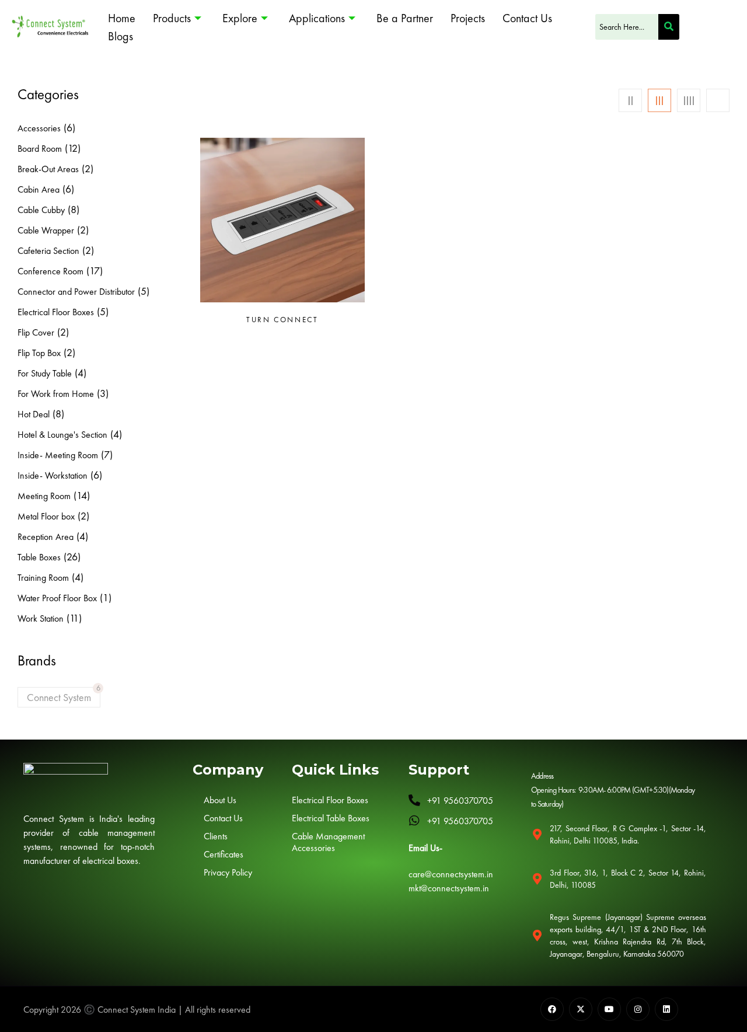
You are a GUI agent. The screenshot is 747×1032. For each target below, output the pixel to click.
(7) (107, 454)
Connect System (59, 697)
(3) (103, 393)
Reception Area (46, 537)
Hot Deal (34, 414)
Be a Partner (404, 18)
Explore (239, 18)
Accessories (39, 128)
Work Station (41, 618)
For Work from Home (56, 394)
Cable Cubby (41, 210)
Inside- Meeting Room (58, 455)
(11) (74, 618)
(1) (105, 597)
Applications (317, 18)
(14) (82, 495)
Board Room (40, 148)
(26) (72, 556)
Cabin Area (39, 189)
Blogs (120, 36)
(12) (73, 148)
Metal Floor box (46, 516)
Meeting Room (44, 496)
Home (121, 18)
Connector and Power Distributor (76, 291)
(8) (73, 209)
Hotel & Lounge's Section (62, 434)
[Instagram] (638, 1009)
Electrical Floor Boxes (56, 312)
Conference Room (50, 271)
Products (172, 18)
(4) (80, 372)
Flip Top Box (39, 353)
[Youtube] (609, 1009)
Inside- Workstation (53, 475)
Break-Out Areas (48, 169)
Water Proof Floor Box (57, 598)
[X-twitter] (580, 1009)
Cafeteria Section (48, 251)
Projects (468, 18)
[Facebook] (552, 1009)
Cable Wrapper (46, 230)
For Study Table (45, 373)
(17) (94, 270)
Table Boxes (39, 557)
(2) (87, 168)
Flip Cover (36, 332)
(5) (143, 291)
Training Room (43, 577)
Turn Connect (282, 320)
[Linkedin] (666, 1009)
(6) (69, 127)
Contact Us (527, 18)
